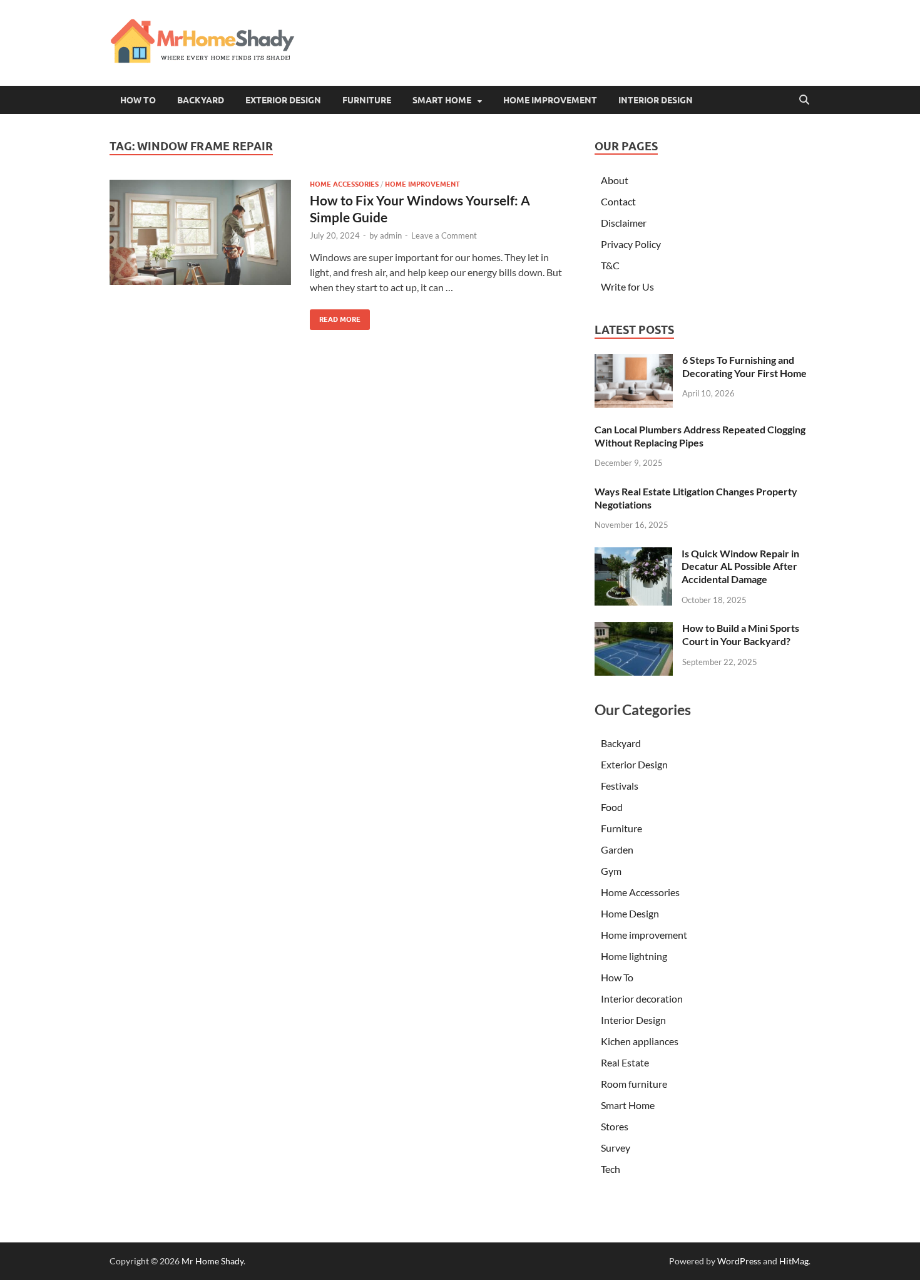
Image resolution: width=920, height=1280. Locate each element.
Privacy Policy (631, 244)
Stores (614, 1126)
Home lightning (634, 956)
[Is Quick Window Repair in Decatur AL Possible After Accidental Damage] (633, 554)
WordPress (739, 1261)
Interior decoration (642, 998)
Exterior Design (283, 100)
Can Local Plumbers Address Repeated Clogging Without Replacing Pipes (700, 435)
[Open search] (804, 100)
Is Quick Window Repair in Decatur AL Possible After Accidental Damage (740, 566)
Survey (615, 1148)
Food (612, 807)
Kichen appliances (639, 1041)
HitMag (794, 1261)
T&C (610, 265)
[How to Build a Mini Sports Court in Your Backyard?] (634, 629)
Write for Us (627, 286)
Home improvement (550, 100)
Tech (610, 1169)
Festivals (619, 786)
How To (138, 100)
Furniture (366, 100)
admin (391, 235)
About (614, 180)
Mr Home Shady (212, 1261)
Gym (611, 871)
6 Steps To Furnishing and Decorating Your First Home (744, 366)
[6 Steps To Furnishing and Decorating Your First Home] (634, 361)
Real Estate (625, 1062)
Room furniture (634, 1084)
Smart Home (441, 100)
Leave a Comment (444, 235)
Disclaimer (624, 223)
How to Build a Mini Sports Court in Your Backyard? (740, 634)
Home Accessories (344, 184)
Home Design (630, 913)
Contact (618, 201)
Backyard (200, 100)
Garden (617, 849)
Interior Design (655, 100)
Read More (335, 316)
